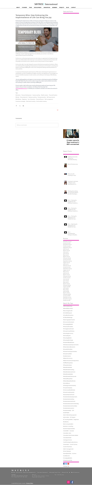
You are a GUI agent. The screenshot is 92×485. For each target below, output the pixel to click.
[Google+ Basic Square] (68, 464)
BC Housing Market (68, 419)
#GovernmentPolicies (68, 331)
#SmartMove (66, 383)
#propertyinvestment (68, 394)
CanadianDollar (67, 437)
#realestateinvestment (69, 401)
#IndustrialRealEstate (68, 342)
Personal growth (24, 97)
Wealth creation (44, 95)
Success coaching (36, 95)
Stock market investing (41, 101)
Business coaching (33, 97)
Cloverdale (66, 444)
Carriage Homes (67, 440)
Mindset (17, 97)
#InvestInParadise (67, 349)
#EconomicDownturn (68, 322)
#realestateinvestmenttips (70, 406)
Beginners (76, 419)
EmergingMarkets (67, 458)
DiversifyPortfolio (67, 453)
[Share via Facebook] (16, 105)
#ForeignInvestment (68, 329)
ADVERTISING (66, 412)
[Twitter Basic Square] (66, 464)
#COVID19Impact (67, 313)
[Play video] (37, 39)
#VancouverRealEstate (69, 390)
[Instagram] (68, 482)
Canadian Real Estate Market (70, 435)
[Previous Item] (65, 134)
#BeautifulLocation (68, 308)
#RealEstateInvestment (69, 372)
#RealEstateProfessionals (69, 376)
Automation (66, 417)
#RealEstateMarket (68, 374)
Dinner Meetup (67, 451)
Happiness (24, 99)
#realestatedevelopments (70, 397)
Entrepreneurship (42, 97)
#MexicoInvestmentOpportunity (71, 360)
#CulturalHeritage (67, 317)
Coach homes (73, 444)
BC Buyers (72, 417)
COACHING (66, 431)
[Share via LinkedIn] (23, 105)
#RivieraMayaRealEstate (69, 381)
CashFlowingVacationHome (70, 442)
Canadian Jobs (67, 433)
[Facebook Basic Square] (64, 464)
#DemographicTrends (69, 319)
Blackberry (65, 422)
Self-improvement (51, 97)
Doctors (74, 453)
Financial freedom (53, 95)
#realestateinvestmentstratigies (71, 403)
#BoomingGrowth (67, 310)
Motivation (18, 95)
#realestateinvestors (68, 408)
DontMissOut (66, 456)
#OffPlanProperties (68, 363)
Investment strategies (20, 101)
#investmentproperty (68, 392)
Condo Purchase (67, 446)
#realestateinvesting (68, 399)
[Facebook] (72, 482)
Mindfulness (18, 99)
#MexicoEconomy (67, 358)
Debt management (49, 99)
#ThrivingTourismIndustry (69, 385)
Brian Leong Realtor (68, 424)
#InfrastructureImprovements (71, 344)
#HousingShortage (68, 340)
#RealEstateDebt (67, 367)
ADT (73, 410)
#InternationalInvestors (69, 347)
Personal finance (40, 99)
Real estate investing (30, 101)
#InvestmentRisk (67, 353)
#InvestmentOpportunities (70, 351)
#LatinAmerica (67, 356)
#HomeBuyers (67, 335)
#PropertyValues (67, 365)
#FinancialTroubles (68, 326)
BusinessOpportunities (69, 428)
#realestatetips (67, 410)
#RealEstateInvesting (68, 369)
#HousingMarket (67, 338)
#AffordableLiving (67, 306)
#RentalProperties (67, 378)
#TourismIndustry (67, 388)
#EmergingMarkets (68, 324)
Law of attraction (31, 99)
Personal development (26, 95)
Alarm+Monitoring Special (69, 415)
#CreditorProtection (68, 315)
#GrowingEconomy (68, 333)
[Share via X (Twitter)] (19, 105)
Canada (72, 431)
